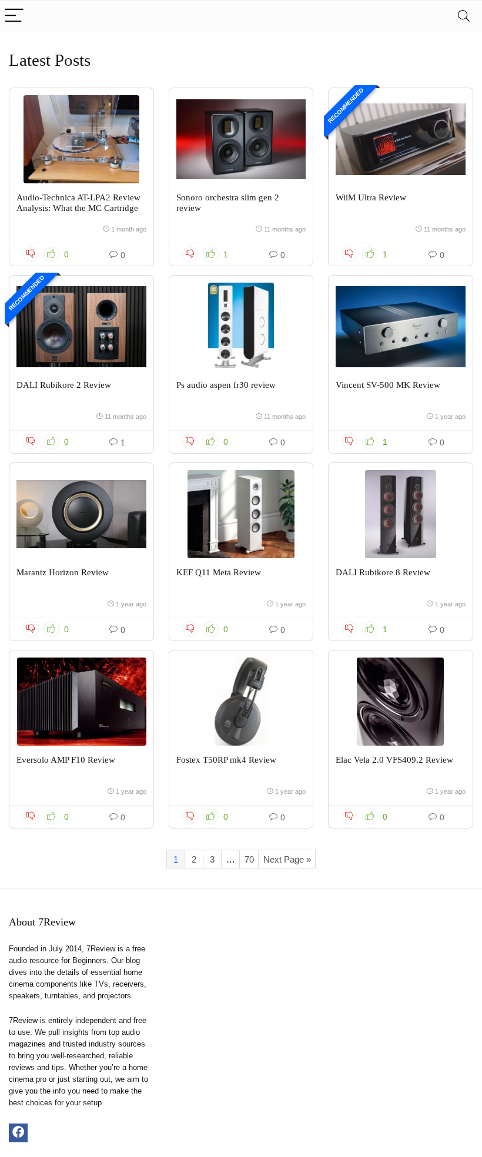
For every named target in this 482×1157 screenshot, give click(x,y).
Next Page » (287, 859)
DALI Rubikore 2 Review (63, 385)
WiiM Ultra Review (371, 197)
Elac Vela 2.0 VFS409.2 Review (394, 759)
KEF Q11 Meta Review (218, 572)
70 (249, 859)
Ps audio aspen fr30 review (226, 385)
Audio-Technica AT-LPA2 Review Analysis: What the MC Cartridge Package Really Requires (78, 208)
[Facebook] (18, 1133)
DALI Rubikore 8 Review (383, 572)
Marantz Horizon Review (62, 572)
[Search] (464, 16)
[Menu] (14, 16)
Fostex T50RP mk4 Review (226, 759)
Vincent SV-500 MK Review (388, 385)
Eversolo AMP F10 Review (65, 759)
